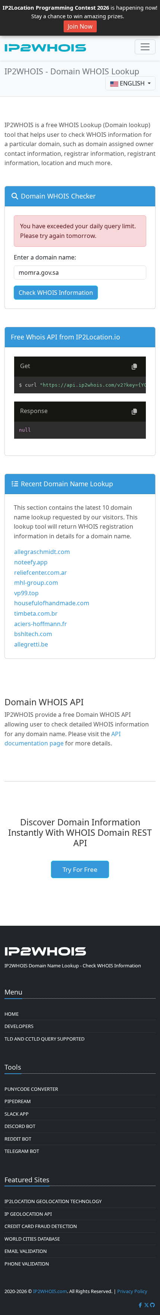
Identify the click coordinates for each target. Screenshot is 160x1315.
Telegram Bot (21, 1151)
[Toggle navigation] (145, 46)
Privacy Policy (132, 1291)
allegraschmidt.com (42, 552)
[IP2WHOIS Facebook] (140, 1305)
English (132, 83)
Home (11, 1014)
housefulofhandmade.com (51, 603)
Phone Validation (26, 1263)
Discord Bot (19, 1126)
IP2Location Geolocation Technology (53, 1201)
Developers (18, 1026)
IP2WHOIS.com (50, 1291)
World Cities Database (32, 1238)
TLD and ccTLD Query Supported (44, 1038)
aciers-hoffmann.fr (40, 624)
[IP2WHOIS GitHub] (153, 1305)
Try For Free (80, 869)
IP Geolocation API (28, 1214)
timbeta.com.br (36, 613)
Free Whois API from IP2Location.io (65, 336)
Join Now (80, 26)
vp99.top (26, 593)
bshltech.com (33, 634)
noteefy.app (31, 562)
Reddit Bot (17, 1138)
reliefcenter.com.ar (40, 572)
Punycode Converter (31, 1089)
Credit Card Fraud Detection (40, 1226)
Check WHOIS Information (56, 293)
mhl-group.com (36, 582)
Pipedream (17, 1101)
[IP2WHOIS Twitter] (147, 1305)
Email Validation (25, 1251)
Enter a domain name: (45, 257)
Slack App (16, 1114)
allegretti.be (31, 644)
